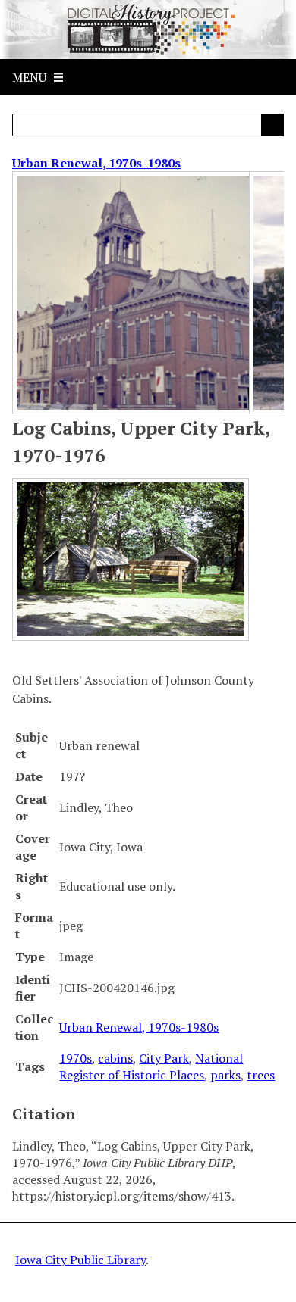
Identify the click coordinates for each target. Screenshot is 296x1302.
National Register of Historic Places (151, 1066)
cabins (115, 1058)
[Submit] (272, 125)
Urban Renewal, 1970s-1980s (96, 163)
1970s (75, 1058)
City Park (164, 1058)
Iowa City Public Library (80, 1259)
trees (261, 1074)
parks (225, 1074)
